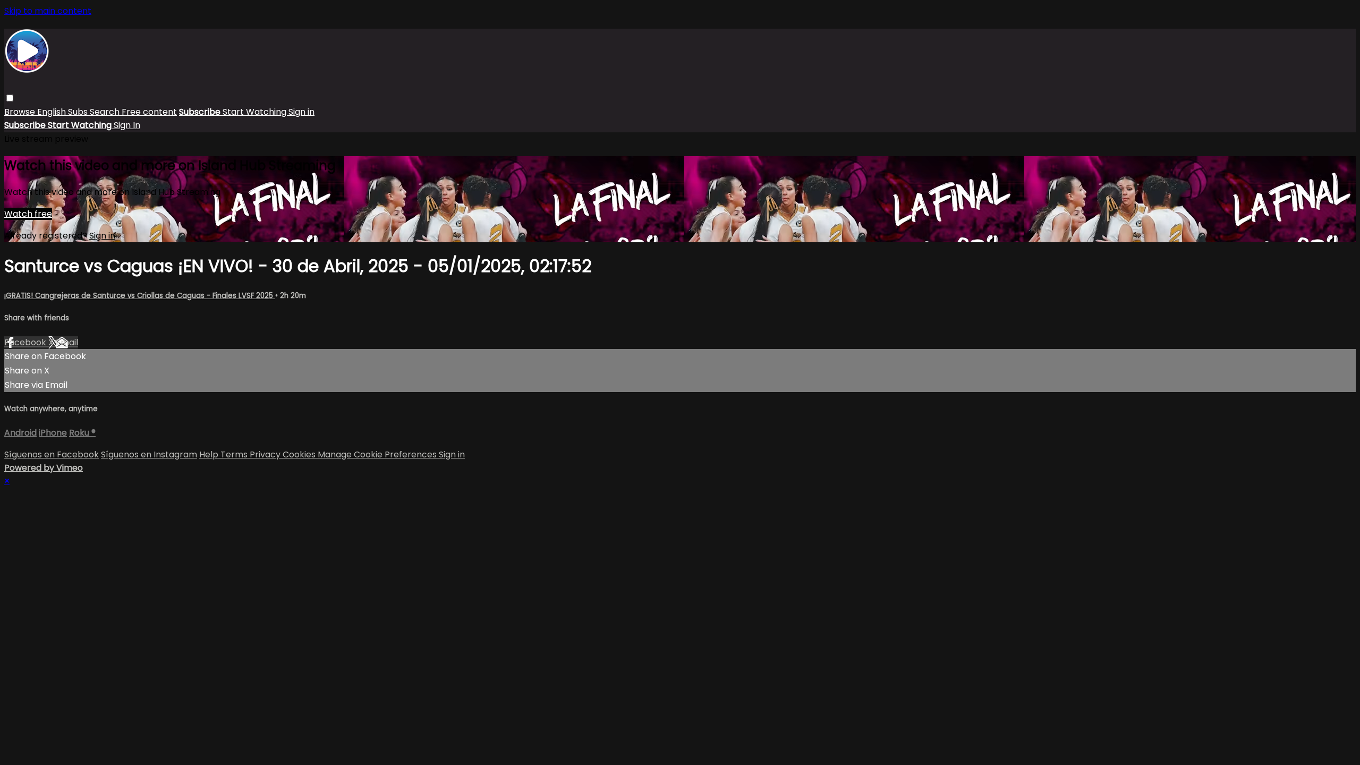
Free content (149, 112)
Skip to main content (47, 11)
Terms (235, 454)
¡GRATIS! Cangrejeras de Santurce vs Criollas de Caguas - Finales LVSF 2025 (139, 296)
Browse (20, 112)
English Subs (63, 112)
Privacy (266, 454)
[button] (9, 98)
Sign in (301, 112)
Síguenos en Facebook (51, 454)
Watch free (28, 214)
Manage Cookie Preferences (378, 454)
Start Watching (255, 112)
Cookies (300, 454)
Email (67, 342)
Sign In (127, 125)
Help (209, 454)
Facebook (26, 342)
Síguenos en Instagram (149, 454)
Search (106, 112)
